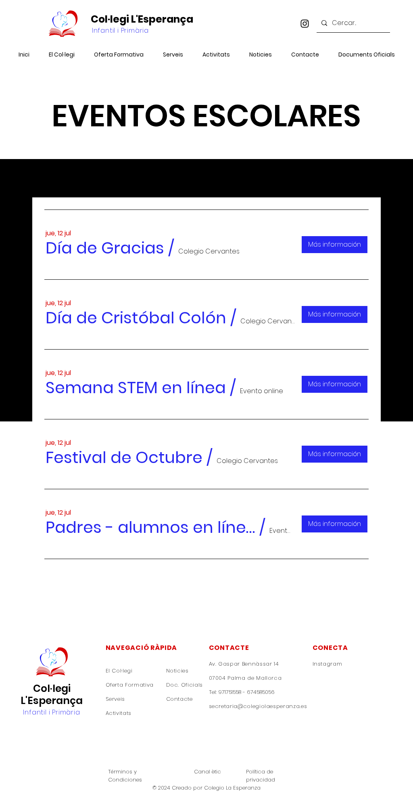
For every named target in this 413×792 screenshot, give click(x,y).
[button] (105, 248)
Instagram (328, 664)
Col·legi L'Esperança (142, 19)
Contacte (179, 699)
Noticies (177, 671)
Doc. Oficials (184, 685)
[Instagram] (304, 23)
